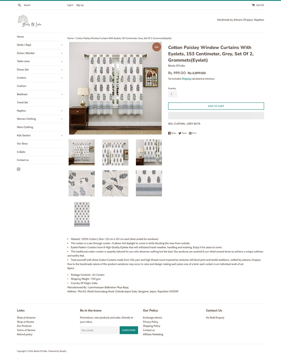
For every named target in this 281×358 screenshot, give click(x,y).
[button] (216, 115)
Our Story (22, 143)
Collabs (21, 151)
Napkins (39, 110)
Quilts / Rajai (39, 44)
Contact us (23, 160)
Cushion (21, 86)
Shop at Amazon (26, 317)
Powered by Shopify (57, 351)
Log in (70, 5)
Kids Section (39, 135)
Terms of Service (26, 330)
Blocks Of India (40, 351)
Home (20, 36)
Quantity (172, 88)
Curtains (39, 77)
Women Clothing (39, 118)
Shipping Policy (151, 325)
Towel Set (22, 102)
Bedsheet (39, 94)
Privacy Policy (150, 321)
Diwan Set (39, 69)
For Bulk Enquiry (215, 317)
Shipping (186, 78)
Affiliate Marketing (153, 334)
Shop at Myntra (25, 321)
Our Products (24, 325)
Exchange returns (152, 317)
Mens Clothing (25, 127)
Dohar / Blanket (39, 53)
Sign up (80, 5)
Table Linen (39, 61)
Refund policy (24, 334)
